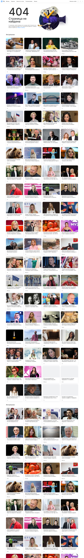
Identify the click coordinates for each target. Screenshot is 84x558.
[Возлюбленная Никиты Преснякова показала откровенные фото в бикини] (14, 246)
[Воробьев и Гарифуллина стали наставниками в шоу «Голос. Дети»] (51, 392)
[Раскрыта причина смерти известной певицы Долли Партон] (51, 155)
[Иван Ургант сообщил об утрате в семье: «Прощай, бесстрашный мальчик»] (32, 101)
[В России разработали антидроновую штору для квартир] (51, 374)
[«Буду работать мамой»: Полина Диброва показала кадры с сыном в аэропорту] (32, 471)
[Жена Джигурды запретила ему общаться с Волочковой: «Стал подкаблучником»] (14, 265)
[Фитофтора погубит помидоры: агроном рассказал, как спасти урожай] (51, 228)
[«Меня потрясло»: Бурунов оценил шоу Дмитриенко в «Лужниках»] (14, 411)
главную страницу (21, 27)
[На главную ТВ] (4, 1)
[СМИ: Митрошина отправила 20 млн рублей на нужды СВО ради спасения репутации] (51, 210)
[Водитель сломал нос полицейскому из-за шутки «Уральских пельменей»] (51, 192)
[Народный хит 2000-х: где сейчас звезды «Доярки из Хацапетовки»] (32, 411)
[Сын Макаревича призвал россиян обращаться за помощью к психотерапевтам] (14, 453)
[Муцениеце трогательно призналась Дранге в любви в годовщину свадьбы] (69, 192)
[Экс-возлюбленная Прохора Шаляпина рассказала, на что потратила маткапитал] (51, 46)
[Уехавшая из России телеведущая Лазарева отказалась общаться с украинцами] (32, 356)
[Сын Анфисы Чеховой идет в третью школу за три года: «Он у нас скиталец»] (51, 174)
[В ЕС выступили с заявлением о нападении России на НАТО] (14, 283)
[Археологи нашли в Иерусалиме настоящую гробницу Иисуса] (69, 319)
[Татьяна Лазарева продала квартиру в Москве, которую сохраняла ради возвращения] (32, 119)
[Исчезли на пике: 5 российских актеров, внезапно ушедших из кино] (32, 392)
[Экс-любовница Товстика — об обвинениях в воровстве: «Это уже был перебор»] (69, 356)
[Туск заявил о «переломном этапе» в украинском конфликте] (69, 301)
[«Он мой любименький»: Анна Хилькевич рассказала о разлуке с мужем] (51, 411)
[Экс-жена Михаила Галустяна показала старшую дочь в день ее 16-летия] (69, 338)
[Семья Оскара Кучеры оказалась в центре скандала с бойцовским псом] (69, 64)
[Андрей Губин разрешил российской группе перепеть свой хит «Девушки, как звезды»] (69, 429)
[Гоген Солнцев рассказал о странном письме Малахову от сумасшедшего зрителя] (14, 137)
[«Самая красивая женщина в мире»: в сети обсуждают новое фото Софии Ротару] (69, 265)
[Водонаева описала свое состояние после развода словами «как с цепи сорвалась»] (69, 411)
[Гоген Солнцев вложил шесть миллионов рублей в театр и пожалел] (32, 137)
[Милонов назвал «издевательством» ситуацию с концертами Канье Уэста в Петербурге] (32, 174)
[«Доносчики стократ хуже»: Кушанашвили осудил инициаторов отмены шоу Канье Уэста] (69, 82)
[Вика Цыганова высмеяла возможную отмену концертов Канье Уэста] (32, 155)
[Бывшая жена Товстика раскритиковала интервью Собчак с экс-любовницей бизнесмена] (69, 119)
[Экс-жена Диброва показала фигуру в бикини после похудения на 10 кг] (14, 392)
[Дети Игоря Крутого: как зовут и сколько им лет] (51, 82)
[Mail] (2, 1)
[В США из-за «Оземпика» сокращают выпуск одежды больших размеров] (32, 265)
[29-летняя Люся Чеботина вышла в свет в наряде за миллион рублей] (69, 228)
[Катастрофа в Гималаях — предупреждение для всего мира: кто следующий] (69, 46)
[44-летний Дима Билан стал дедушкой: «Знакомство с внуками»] (69, 453)
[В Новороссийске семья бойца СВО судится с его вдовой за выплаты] (14, 46)
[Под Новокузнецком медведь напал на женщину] (14, 155)
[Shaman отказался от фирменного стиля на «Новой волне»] (14, 101)
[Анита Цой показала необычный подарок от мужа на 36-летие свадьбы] (69, 137)
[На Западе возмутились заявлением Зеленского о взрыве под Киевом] (32, 82)
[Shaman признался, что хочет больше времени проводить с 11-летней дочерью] (51, 453)
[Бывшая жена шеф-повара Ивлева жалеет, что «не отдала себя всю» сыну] (51, 137)
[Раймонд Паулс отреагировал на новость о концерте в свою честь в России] (69, 471)
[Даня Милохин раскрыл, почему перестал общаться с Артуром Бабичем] (14, 174)
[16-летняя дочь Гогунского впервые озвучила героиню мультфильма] (51, 429)
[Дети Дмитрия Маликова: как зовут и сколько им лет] (51, 119)
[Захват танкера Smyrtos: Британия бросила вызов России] (51, 471)
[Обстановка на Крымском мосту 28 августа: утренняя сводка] (51, 101)
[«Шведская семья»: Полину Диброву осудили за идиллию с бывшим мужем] (51, 301)
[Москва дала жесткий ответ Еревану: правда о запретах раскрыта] (14, 119)
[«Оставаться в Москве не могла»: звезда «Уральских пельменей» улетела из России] (69, 210)
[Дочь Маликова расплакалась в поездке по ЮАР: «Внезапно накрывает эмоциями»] (51, 246)
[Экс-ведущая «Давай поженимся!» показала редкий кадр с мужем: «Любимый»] (69, 174)
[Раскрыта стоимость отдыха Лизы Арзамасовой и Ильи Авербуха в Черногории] (32, 228)
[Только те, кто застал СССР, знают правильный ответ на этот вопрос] (32, 283)
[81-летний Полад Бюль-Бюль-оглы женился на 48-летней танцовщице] (14, 471)
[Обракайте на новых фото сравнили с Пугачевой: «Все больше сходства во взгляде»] (32, 301)
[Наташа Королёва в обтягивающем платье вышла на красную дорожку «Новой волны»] (32, 64)
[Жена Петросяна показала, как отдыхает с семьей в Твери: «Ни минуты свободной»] (14, 374)
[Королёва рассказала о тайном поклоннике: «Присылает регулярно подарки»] (32, 374)
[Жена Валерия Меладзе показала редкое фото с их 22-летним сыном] (14, 210)
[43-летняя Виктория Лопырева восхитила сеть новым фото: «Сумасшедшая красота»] (14, 429)
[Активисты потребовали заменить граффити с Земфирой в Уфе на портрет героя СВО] (69, 392)
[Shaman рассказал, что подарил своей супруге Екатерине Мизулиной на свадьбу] (14, 82)
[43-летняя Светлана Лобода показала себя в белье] (69, 155)
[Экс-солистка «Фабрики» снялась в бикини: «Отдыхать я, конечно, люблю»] (32, 319)
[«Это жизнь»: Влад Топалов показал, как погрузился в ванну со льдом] (14, 319)
